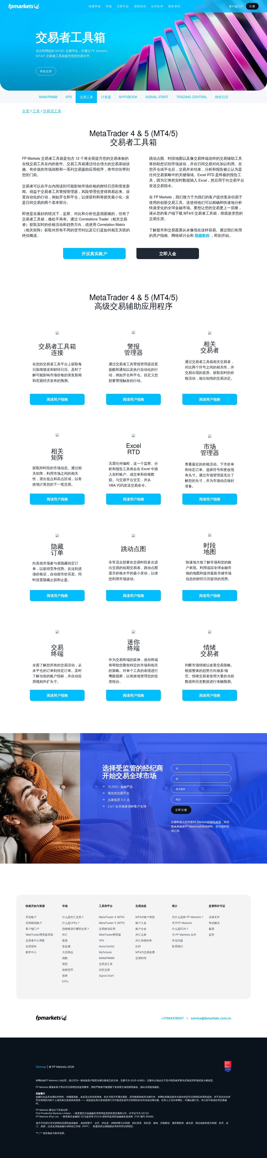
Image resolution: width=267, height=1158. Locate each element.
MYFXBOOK (128, 96)
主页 (26, 110)
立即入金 (167, 253)
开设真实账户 (94, 253)
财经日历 (221, 96)
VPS (68, 96)
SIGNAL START (156, 96)
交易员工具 (52, 110)
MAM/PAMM (48, 96)
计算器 (106, 96)
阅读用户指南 (57, 399)
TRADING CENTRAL (191, 96)
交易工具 (86, 96)
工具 (36, 110)
